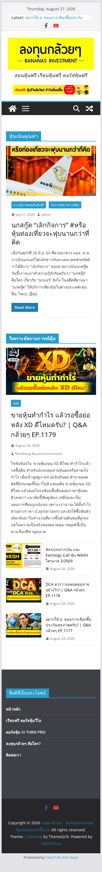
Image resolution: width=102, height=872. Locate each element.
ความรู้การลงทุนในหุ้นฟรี (29, 205)
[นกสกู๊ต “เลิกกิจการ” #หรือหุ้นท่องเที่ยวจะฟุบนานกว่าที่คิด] (51, 171)
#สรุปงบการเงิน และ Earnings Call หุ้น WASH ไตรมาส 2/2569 (67, 555)
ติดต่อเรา (13, 754)
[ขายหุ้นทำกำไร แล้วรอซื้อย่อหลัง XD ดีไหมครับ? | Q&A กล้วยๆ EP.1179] (51, 371)
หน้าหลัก (13, 709)
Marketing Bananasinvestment (38, 453)
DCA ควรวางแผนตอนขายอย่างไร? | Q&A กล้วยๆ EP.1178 (67, 590)
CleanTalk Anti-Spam (62, 857)
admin (46, 214)
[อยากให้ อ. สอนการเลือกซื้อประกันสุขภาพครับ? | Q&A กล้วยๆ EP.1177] (23, 629)
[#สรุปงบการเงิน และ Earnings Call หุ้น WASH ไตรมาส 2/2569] (23, 559)
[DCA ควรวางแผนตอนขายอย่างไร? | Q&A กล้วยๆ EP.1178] (23, 594)
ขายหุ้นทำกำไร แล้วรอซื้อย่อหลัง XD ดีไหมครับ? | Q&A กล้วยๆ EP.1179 (50, 424)
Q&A (16, 403)
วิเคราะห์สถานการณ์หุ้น (65, 205)
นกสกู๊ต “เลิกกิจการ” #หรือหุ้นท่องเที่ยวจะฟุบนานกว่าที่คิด (50, 233)
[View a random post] (89, 108)
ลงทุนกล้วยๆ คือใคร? (23, 743)
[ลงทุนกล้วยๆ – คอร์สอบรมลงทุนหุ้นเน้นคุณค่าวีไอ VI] (12, 108)
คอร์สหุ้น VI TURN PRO (25, 732)
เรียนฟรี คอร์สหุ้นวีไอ (23, 720)
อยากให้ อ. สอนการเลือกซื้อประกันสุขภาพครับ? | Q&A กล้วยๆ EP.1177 (55, 20)
